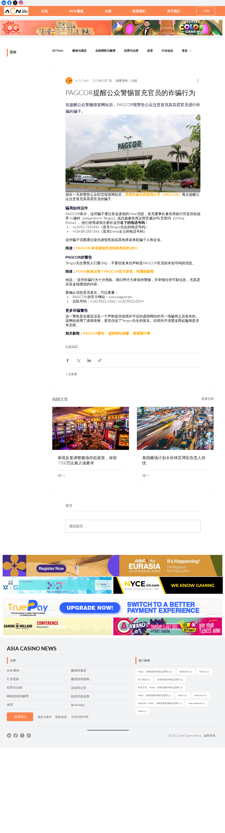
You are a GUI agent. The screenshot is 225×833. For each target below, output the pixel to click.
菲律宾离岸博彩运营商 (171, 679)
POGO (184, 695)
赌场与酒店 (79, 50)
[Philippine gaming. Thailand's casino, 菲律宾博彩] (175, 428)
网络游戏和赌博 (17, 696)
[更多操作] (197, 80)
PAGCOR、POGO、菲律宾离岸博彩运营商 (161, 703)
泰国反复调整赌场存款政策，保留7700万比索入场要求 (87, 460)
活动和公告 (78, 688)
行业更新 (13, 679)
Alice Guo (201, 695)
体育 (150, 50)
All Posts (58, 50)
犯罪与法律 (131, 50)
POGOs (205, 671)
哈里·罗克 (187, 671)
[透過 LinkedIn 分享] (89, 360)
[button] (108, 11)
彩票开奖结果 (80, 696)
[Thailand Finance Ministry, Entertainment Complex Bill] (90, 428)
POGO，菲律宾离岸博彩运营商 (156, 695)
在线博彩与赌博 (105, 50)
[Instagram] (29, 735)
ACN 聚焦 (13, 670)
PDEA (143, 711)
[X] (22, 735)
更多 (185, 50)
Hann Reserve (198, 703)
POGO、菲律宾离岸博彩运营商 (156, 671)
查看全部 (207, 398)
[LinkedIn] (9, 735)
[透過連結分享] (100, 360)
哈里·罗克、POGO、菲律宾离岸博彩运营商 (161, 687)
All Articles (78, 705)
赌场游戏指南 (80, 679)
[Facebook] (15, 735)
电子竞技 (145, 679)
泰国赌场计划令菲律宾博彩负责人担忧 (173, 460)
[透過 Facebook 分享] (67, 360)
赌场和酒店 (78, 670)
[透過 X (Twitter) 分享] (78, 360)
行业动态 (167, 50)
